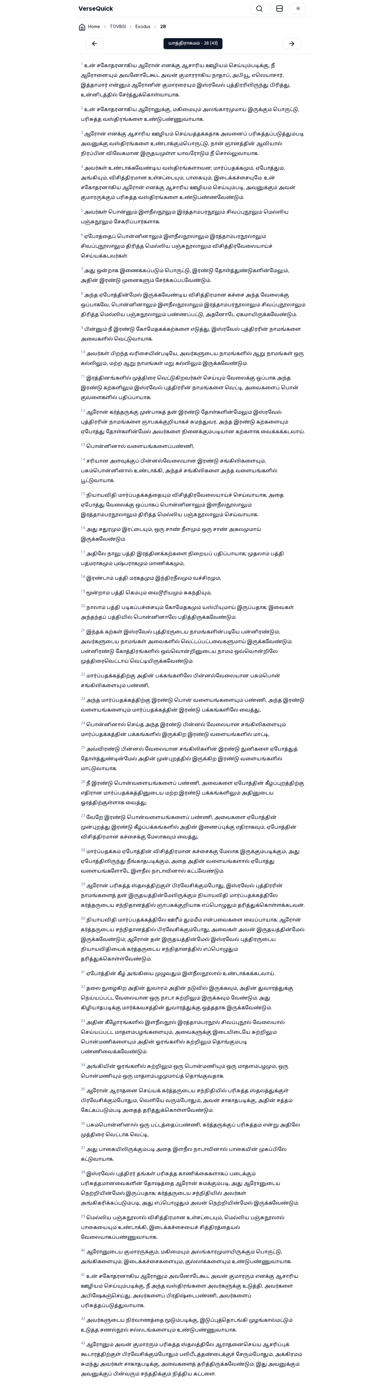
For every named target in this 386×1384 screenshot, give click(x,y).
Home (94, 26)
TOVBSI (118, 26)
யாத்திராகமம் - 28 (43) (193, 43)
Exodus (142, 26)
